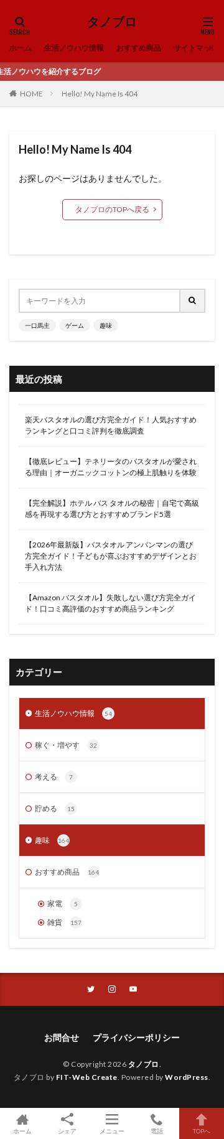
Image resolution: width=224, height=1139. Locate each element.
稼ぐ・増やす (66, 745)
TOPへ (201, 1130)
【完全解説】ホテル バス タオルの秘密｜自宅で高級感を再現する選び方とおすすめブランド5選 (112, 508)
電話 (157, 1130)
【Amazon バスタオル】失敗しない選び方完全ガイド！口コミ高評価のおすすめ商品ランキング (110, 603)
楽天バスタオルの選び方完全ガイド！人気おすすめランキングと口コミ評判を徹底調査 (111, 425)
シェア (67, 1131)
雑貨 (64, 922)
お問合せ (61, 1037)
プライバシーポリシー (136, 1037)
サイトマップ (196, 47)
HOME (31, 93)
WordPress (186, 1077)
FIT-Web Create (87, 1077)
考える (54, 776)
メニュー (112, 1130)
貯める (55, 808)
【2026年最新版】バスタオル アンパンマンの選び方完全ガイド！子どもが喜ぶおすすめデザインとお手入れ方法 (111, 556)
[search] (192, 301)
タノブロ (112, 22)
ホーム (20, 47)
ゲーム (74, 325)
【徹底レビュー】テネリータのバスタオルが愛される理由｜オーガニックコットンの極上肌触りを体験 (111, 467)
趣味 (106, 325)
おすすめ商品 (138, 47)
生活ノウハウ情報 (73, 713)
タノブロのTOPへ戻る (112, 209)
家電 (62, 903)
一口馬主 (37, 325)
